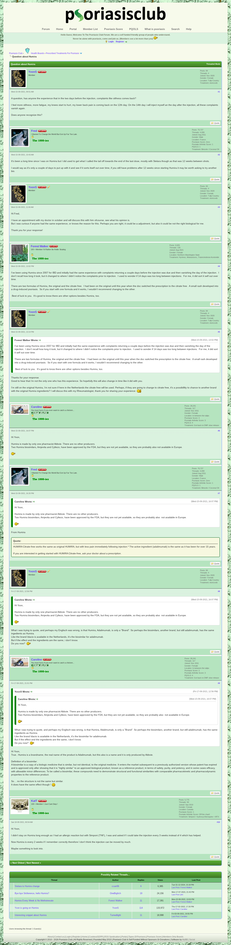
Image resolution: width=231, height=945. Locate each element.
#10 (218, 822)
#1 (219, 92)
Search (175, 29)
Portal (73, 29)
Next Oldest (18, 863)
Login (111, 41)
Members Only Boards (173, 937)
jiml (181, 895)
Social (192, 939)
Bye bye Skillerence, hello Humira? (32, 893)
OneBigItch (115, 893)
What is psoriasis (155, 29)
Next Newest (32, 863)
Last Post (175, 887)
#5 (219, 332)
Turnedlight (115, 915)
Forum (46, 29)
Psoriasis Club (15, 53)
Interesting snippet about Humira (31, 915)
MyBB (185, 939)
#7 (219, 493)
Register (120, 41)
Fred (34, 130)
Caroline (36, 406)
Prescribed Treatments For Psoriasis (62, 53)
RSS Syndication (112, 937)
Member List (90, 29)
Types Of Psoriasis (137, 937)
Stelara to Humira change (27, 886)
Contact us (59, 937)
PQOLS (133, 29)
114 (141, 908)
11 (141, 900)
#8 (219, 591)
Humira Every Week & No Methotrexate (34, 900)
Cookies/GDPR (96, 937)
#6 (219, 431)
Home (59, 29)
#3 (219, 207)
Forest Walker (39, 246)
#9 (219, 683)
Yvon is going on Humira (27, 908)
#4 (219, 266)
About (50, 937)
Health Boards (37, 53)
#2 (219, 155)
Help (188, 29)
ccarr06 (115, 886)
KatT (34, 800)
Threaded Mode (213, 64)
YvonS (32, 71)
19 (141, 893)
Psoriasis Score (113, 29)
